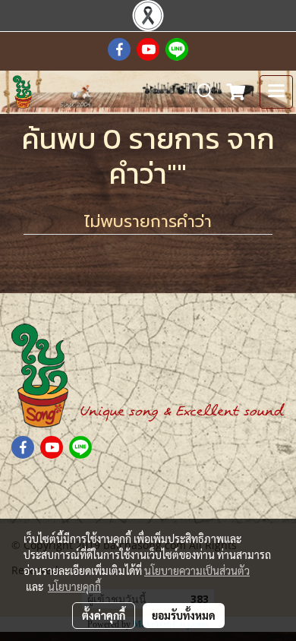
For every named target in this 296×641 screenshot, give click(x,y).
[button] (200, 92)
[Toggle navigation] (276, 92)
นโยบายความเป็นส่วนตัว (197, 570)
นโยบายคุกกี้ (74, 586)
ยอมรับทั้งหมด (184, 615)
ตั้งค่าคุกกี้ (103, 615)
